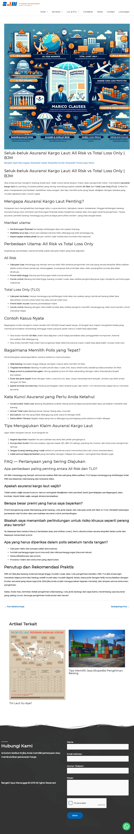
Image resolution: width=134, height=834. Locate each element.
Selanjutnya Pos (120, 606)
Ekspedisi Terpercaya (77, 163)
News (100, 11)
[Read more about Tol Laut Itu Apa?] (37, 664)
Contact (111, 11)
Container (88, 11)
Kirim (75, 815)
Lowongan (124, 11)
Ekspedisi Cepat (38, 163)
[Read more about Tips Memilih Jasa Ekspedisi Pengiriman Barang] (97, 648)
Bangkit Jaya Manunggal (17, 163)
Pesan (71, 778)
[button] (126, 826)
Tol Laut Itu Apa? (20, 703)
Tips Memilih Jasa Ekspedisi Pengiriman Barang (96, 672)
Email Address (75, 754)
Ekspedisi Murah (56, 163)
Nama (71, 742)
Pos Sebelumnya (14, 606)
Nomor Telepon (76, 766)
